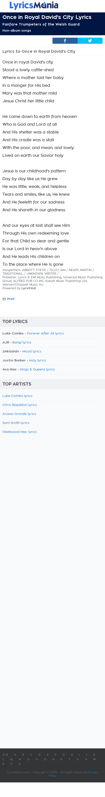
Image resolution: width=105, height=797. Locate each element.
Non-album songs (16, 30)
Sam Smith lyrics (15, 423)
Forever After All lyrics (45, 333)
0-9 (5, 754)
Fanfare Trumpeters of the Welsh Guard (41, 24)
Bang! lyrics (21, 342)
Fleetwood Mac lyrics (19, 432)
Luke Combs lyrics (17, 396)
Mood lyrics (31, 351)
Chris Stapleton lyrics (19, 405)
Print (11, 299)
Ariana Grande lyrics (19, 414)
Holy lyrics (37, 360)
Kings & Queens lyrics (37, 369)
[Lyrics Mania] (52, 5)
